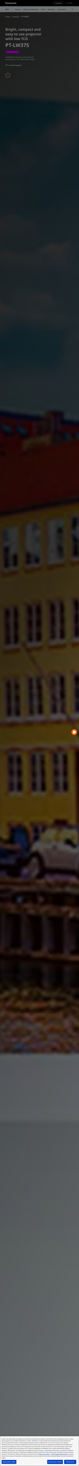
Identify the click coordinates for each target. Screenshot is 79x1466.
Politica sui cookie (43, 1454)
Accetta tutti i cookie (55, 1462)
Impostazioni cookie (9, 1462)
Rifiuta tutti (70, 1462)
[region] (39, 1451)
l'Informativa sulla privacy (59, 1454)
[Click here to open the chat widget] (74, 732)
